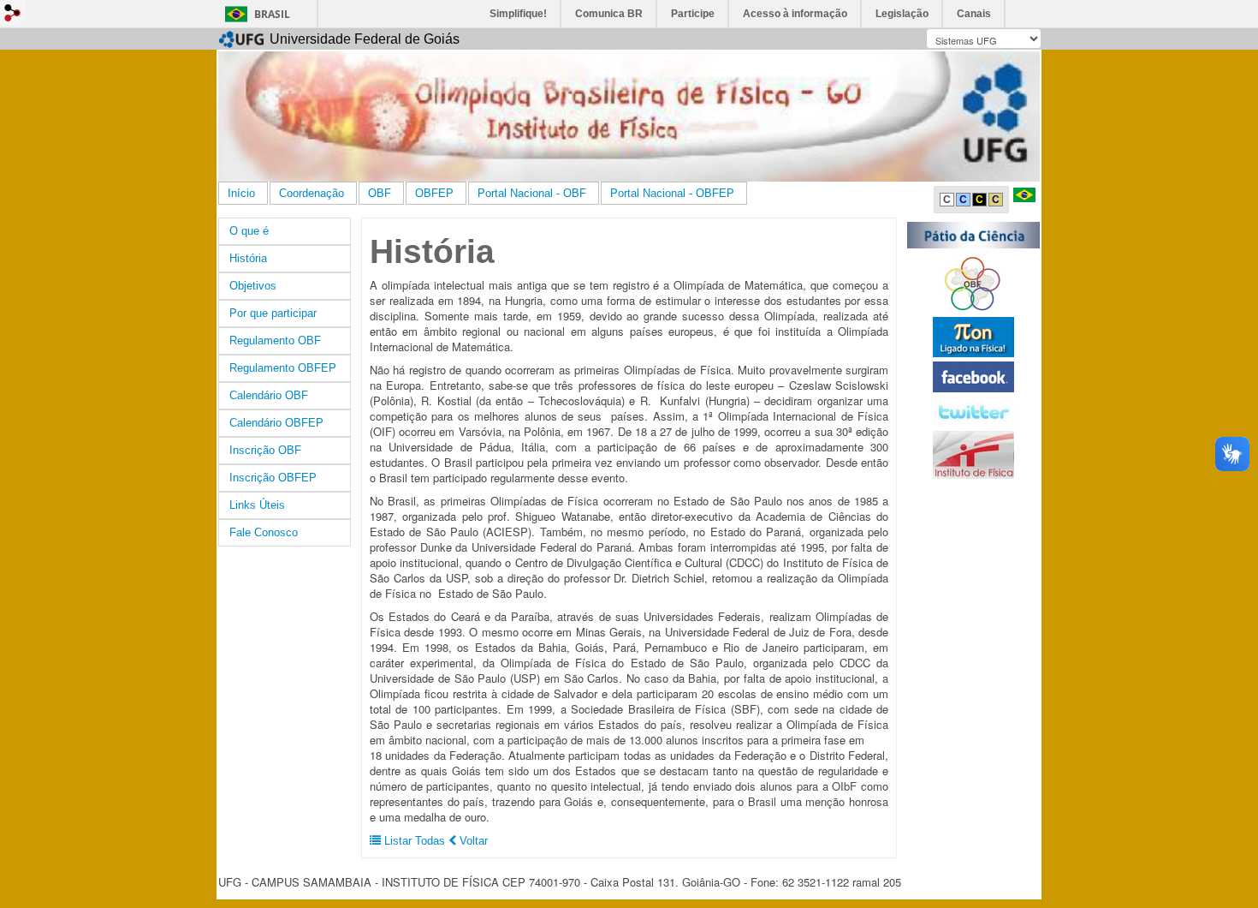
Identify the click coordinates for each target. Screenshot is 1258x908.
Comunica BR (609, 14)
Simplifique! (518, 14)
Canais (974, 14)
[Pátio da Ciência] (973, 234)
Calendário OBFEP (276, 422)
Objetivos (252, 285)
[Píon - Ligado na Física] (973, 336)
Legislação (902, 14)
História (248, 258)
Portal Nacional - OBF (532, 193)
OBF (379, 193)
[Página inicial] (629, 116)
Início (241, 193)
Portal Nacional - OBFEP (672, 193)
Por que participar (273, 313)
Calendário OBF (268, 395)
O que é (249, 230)
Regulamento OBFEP (282, 367)
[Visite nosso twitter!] (973, 410)
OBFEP (434, 193)
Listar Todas (414, 840)
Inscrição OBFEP (273, 477)
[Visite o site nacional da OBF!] (973, 282)
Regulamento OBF (275, 340)
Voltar (472, 840)
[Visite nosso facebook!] (973, 376)
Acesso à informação (795, 14)
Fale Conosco (263, 532)
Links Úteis (257, 505)
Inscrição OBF (265, 450)
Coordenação (311, 193)
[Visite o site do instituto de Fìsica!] (973, 454)
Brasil (272, 14)
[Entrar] (13, 13)
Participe (693, 14)
